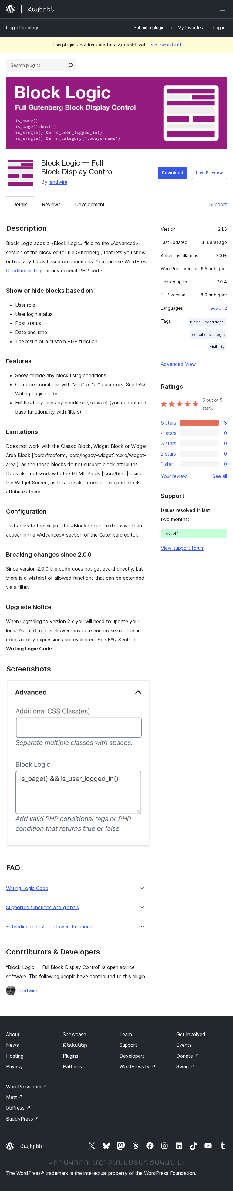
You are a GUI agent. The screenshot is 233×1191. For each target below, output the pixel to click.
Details (20, 204)
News (12, 1045)
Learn (126, 1034)
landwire (58, 182)
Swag (185, 1066)
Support (218, 204)
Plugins (70, 1056)
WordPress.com (26, 1087)
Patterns (72, 1066)
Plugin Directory (22, 27)
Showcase (74, 1034)
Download (172, 172)
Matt (14, 1097)
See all (219, 476)
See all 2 (218, 308)
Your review (174, 476)
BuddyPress (22, 1119)
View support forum (182, 548)
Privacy (14, 1066)
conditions (201, 334)
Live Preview (209, 172)
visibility (217, 346)
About (12, 1034)
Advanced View (178, 364)
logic (220, 334)
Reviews (51, 204)
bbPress (18, 1108)
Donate (187, 1056)
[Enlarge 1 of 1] (141, 688)
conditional (215, 322)
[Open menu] (223, 9)
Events (184, 1045)
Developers (132, 1056)
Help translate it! (164, 44)
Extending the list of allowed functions (49, 927)
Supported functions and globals (42, 907)
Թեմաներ (75, 1045)
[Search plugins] (70, 65)
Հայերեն (31, 1146)
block (195, 322)
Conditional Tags (25, 271)
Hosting (14, 1056)
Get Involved (190, 1034)
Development (90, 204)
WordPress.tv (138, 1066)
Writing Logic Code (27, 888)
